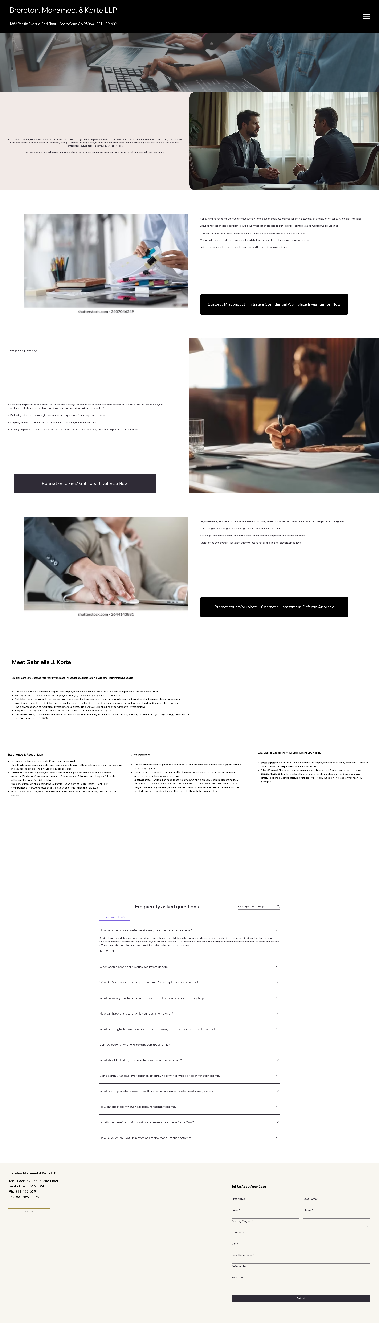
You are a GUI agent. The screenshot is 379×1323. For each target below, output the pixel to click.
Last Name (310, 1198)
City (235, 1243)
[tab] (114, 917)
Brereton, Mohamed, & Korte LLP (63, 9)
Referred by (239, 1266)
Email (236, 1210)
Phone (308, 1210)
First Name (239, 1198)
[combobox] (301, 1227)
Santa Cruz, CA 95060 (27, 1186)
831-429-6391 (107, 24)
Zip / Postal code (243, 1255)
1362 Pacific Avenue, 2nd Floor (33, 1181)
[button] (366, 16)
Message (238, 1277)
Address (238, 1232)
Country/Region (242, 1221)
